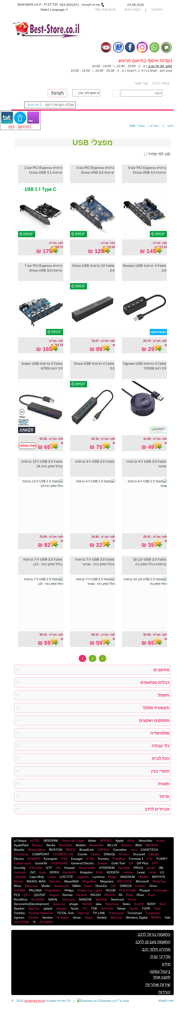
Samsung (68, 899)
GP (131, 863)
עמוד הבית (161, 83)
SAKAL (53, 899)
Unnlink (33, 917)
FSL (150, 858)
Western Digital (137, 917)
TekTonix (107, 908)
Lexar (141, 872)
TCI (84, 908)
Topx (157, 908)
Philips (69, 890)
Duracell (139, 854)
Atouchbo (145, 840)
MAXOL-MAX (36, 881)
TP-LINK (99, 913)
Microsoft (142, 881)
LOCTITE (66, 877)
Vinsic (77, 917)
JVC (33, 872)
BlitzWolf (152, 845)
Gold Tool (118, 863)
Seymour (59, 904)
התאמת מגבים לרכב (152, 942)
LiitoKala (20, 877)
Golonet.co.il (108, 1001)
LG (162, 872)
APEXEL (106, 840)
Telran (121, 908)
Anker (92, 840)
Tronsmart (134, 913)
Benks (50, 845)
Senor (132, 899)
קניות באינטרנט (34, 1001)
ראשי (170, 126)
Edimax (153, 854)
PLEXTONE (127, 890)
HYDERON (107, 868)
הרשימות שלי (105, 9)
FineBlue (119, 858)
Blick (138, 845)
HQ (58, 868)
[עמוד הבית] (166, 47)
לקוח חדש (133, 9)
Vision (89, 917)
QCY (26, 895)
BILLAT (112, 845)
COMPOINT (40, 854)
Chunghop (21, 854)
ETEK (90, 858)
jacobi (151, 868)
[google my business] (118, 47)
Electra (19, 858)
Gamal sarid (22, 863)
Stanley (61, 908)
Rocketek (37, 899)
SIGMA (87, 904)
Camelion (120, 849)
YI (34, 922)
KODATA (113, 872)
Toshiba (19, 913)
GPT (155, 863)
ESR (64, 858)
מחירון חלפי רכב (156, 949)
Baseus (37, 845)
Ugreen (19, 917)
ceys (133, 849)
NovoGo (101, 886)
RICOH (95, 895)
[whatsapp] (154, 47)
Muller (46, 886)
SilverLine (112, 904)
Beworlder (96, 845)
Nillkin (76, 886)
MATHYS (158, 877)
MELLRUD (124, 881)
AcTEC (35, 840)
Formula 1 (136, 858)
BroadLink (86, 849)
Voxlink (102, 917)
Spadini (19, 908)
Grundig (19, 868)
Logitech (83, 877)
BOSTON (55, 849)
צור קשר (141, 83)
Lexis (152, 872)
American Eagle (73, 840)
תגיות (57, 93)
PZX (17, 895)
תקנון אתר (161, 977)
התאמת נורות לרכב (153, 934)
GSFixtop (35, 868)
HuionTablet (87, 868)
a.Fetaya (20, 840)
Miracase (31, 886)
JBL (161, 868)
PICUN (111, 890)
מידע (166, 964)
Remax (67, 895)
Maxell (18, 881)
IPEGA (138, 868)
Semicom (117, 899)
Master (143, 877)
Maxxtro (55, 881)
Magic (112, 877)
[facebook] (130, 47)
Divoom (124, 854)
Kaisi (42, 872)
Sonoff (138, 904)
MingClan (159, 881)
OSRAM (19, 890)
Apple (120, 840)
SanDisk (101, 899)
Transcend (116, 913)
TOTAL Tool (65, 913)
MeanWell (71, 881)
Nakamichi (61, 886)
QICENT (40, 895)
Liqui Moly (37, 877)
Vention (47, 917)
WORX (156, 917)
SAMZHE (85, 899)
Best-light (65, 845)
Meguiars (106, 881)
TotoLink (83, 913)
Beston (81, 845)
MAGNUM (127, 877)
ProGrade (160, 890)
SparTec (34, 908)
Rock (151, 895)
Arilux (131, 840)
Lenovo (128, 872)
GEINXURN (59, 863)
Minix (17, 886)
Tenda (133, 908)
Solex (126, 904)
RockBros (21, 899)
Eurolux (103, 858)
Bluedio (19, 849)
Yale (167, 917)
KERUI (54, 872)
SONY (151, 904)
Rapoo (54, 895)
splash (48, 908)
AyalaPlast (21, 845)
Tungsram (153, 913)
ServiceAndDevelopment (31, 904)
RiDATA (109, 895)
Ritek (129, 895)
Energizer (51, 858)
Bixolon (126, 845)
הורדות (164, 992)
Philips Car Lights (89, 890)
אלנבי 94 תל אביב (160, 66)
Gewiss (102, 863)
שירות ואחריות (158, 984)
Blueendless (36, 849)
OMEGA (126, 886)
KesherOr (69, 872)
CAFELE (103, 849)
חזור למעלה (166, 1001)
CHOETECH (149, 849)
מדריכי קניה (160, 956)
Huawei (69, 868)
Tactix (74, 908)
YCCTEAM (21, 922)
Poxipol (144, 890)
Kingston (86, 872)
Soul (162, 904)
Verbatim (62, 917)
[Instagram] (142, 47)
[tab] (92, 670)
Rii (120, 895)
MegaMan (89, 881)
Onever (140, 886)
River (140, 895)
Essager (77, 858)
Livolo (52, 877)
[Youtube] (106, 47)
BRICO (71, 849)
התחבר (157, 9)
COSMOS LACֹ (63, 854)
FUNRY (162, 858)
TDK (94, 908)
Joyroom (20, 872)
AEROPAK (51, 840)
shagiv (73, 904)
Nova (88, 886)
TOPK (146, 908)
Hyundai (124, 868)
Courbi (82, 854)
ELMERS (33, 858)
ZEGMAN (46, 922)
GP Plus (142, 863)
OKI (113, 886)
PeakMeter (53, 890)
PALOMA (35, 890)
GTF (49, 868)
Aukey (160, 840)
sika (98, 904)
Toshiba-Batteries (40, 913)
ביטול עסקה (160, 971)
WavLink (116, 917)
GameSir (41, 863)
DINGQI (109, 854)
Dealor (95, 854)
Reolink (81, 895)
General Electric (82, 863)
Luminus (98, 877)
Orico (153, 886)
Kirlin (99, 872)
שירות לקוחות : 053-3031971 (80, 5)
